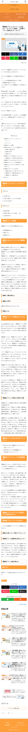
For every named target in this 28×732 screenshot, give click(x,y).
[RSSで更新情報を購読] (20, 599)
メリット (8, 140)
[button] (22, 58)
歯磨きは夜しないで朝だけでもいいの (14, 171)
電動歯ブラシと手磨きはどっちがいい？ (13, 156)
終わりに (6, 177)
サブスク (4, 580)
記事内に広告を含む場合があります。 (15, 34)
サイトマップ (14, 727)
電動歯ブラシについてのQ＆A (11, 168)
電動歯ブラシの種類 (9, 145)
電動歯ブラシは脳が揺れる (12, 175)
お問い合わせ (21, 722)
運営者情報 (7, 725)
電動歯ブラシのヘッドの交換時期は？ (13, 162)
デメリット (8, 143)
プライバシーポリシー (20, 725)
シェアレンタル (14, 1)
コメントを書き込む (14, 708)
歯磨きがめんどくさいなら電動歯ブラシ (13, 147)
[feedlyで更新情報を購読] (7, 599)
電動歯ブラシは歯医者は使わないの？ (14, 173)
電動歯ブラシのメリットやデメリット (13, 138)
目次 (12, 135)
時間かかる (8, 153)
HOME (7, 722)
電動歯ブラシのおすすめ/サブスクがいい (13, 160)
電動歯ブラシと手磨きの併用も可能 (14, 158)
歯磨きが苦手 (9, 151)
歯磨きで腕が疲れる (10, 149)
